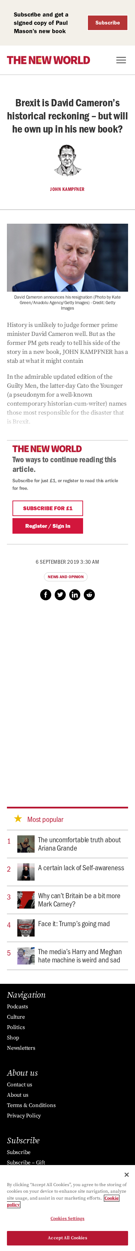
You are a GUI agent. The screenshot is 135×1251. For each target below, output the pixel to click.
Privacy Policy (24, 1115)
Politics (16, 1027)
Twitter (60, 594)
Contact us (19, 1084)
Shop (13, 1037)
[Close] (126, 1174)
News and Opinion (66, 576)
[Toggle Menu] (121, 60)
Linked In (74, 594)
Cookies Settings (67, 1218)
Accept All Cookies (67, 1238)
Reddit (89, 594)
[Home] (48, 60)
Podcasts (17, 1006)
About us (17, 1095)
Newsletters (21, 1048)
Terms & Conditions (31, 1105)
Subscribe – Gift (26, 1162)
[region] (67, 1208)
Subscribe (108, 22)
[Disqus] (67, 697)
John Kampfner (67, 189)
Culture (16, 1017)
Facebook (45, 594)
